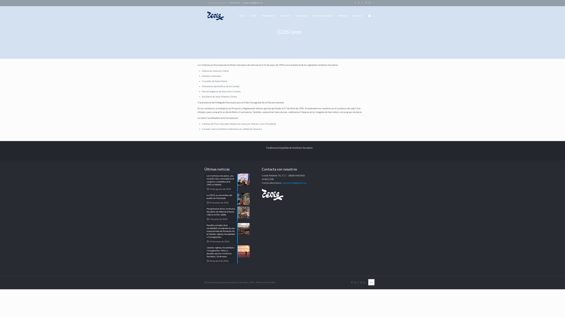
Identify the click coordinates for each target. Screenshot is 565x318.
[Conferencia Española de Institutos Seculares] (215, 15)
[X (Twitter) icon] (359, 2)
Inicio (282, 39)
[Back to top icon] (371, 282)
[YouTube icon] (362, 2)
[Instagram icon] (366, 2)
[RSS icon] (370, 2)
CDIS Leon (294, 39)
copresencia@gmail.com (253, 3)
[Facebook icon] (355, 2)
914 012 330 (235, 3)
